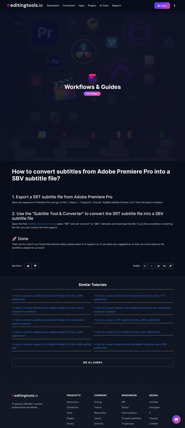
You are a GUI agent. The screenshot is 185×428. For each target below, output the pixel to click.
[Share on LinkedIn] (164, 266)
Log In (163, 5)
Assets (70, 423)
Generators (73, 402)
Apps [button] (82, 5)
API (123, 402)
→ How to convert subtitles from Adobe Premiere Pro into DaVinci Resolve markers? (48, 321)
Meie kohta (100, 412)
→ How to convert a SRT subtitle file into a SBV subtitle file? (127, 319)
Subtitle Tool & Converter (42, 223)
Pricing (97, 402)
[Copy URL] (170, 266)
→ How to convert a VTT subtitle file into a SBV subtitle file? (127, 332)
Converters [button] (69, 5)
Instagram (154, 407)
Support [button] (116, 5)
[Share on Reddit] (158, 266)
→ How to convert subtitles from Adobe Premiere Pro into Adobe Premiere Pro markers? (48, 309)
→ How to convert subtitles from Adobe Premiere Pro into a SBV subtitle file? (47, 334)
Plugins (70, 418)
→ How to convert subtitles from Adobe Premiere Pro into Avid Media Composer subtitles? (132, 309)
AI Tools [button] (104, 5)
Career (97, 418)
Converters (73, 407)
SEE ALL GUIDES (92, 362)
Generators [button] (53, 5)
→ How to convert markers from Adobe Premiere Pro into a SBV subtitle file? (51, 346)
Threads (153, 418)
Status (125, 407)
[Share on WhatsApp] (145, 266)
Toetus (97, 407)
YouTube (153, 402)
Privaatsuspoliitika (131, 418)
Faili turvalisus (129, 412)
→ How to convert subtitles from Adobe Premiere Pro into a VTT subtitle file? (129, 297)
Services (98, 423)
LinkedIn (153, 423)
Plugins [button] (92, 5)
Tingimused (128, 423)
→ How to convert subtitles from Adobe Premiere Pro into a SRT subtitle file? (47, 297)
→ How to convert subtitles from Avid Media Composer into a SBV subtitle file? (130, 346)
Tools (69, 412)
